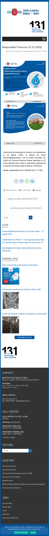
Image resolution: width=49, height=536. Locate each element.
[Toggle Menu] (44, 39)
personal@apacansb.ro (12, 158)
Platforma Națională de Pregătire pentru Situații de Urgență (23, 484)
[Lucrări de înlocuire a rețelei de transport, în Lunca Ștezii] (10, 324)
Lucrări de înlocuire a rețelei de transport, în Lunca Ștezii (24, 314)
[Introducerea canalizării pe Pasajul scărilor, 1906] (10, 300)
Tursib (4, 511)
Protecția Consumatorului (11, 488)
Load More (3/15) (24, 337)
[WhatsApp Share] (27, 181)
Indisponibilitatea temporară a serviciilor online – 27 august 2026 (23, 232)
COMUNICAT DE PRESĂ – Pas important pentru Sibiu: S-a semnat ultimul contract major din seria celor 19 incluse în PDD (23, 241)
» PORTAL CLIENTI (8, 438)
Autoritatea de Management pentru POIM (17, 473)
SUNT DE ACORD (21, 533)
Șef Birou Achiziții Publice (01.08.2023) (27, 208)
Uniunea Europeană (9, 466)
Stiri (22, 51)
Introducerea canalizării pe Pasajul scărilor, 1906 (21, 289)
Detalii (33, 533)
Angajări (38, 190)
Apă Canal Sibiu (11, 190)
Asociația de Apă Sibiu (10, 518)
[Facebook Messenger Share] (21, 181)
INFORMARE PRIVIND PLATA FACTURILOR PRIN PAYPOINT (21, 249)
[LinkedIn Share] (32, 181)
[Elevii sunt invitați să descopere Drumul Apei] (10, 276)
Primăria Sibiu (7, 503)
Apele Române (7, 480)
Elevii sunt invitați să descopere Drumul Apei (20, 265)
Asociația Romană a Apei (11, 477)
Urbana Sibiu (6, 507)
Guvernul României (9, 470)
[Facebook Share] (16, 181)
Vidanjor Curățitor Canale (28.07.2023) (21, 199)
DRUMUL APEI (10, 258)
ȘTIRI (5, 225)
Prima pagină (15, 51)
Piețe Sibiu (6, 514)
